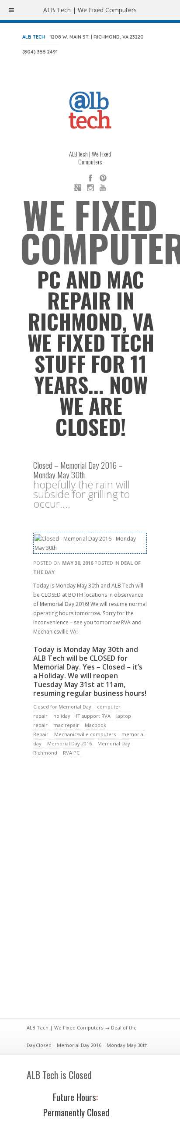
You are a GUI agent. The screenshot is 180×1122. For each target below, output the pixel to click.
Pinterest (103, 178)
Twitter (77, 178)
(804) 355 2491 (40, 52)
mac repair (66, 725)
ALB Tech (33, 37)
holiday (61, 715)
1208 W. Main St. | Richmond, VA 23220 (97, 37)
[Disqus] (90, 893)
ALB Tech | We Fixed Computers (65, 1027)
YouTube (103, 187)
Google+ (77, 187)
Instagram (90, 187)
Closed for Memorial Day (62, 706)
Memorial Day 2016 (69, 743)
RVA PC (71, 752)
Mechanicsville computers (85, 734)
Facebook (90, 178)
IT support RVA (93, 715)
